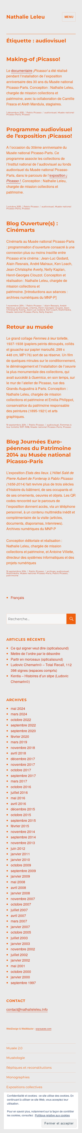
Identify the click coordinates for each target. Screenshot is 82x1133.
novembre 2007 (23, 898)
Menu (69, 17)
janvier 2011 (20, 853)
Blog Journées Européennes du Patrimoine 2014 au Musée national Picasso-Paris (38, 451)
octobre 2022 (21, 719)
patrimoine (12, 575)
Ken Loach (51, 310)
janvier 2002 (20, 960)
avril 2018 (18, 753)
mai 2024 (18, 708)
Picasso (26, 114)
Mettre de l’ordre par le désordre (35, 653)
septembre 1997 (23, 982)
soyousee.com (43, 1028)
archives (51, 571)
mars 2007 (19, 921)
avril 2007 (18, 915)
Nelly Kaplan (46, 312)
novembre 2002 (23, 948)
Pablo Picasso (34, 112)
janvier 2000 (20, 976)
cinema (33, 308)
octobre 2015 (21, 814)
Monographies (18, 1077)
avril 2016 (18, 803)
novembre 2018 (23, 747)
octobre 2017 (21, 769)
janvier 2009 (20, 876)
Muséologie (15, 1058)
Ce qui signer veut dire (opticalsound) (40, 648)
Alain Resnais (51, 305)
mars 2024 (19, 713)
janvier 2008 (20, 893)
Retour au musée (29, 327)
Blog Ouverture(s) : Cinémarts (32, 226)
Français (17, 597)
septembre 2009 (23, 870)
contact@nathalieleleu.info (27, 1009)
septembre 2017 (23, 775)
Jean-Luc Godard (36, 310)
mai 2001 (18, 965)
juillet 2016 (19, 792)
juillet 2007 (19, 909)
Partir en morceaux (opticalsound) (37, 659)
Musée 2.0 (14, 1048)
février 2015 (20, 825)
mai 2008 (18, 881)
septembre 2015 (23, 820)
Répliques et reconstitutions (29, 1068)
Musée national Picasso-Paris (22, 312)
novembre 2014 (23, 831)
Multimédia (64, 310)
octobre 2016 (21, 786)
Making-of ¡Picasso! (33, 59)
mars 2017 (19, 781)
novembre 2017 (23, 764)
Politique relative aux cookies (52, 1115)
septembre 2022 (23, 725)
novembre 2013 (23, 842)
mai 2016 (18, 797)
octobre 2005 (21, 932)
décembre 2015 (23, 809)
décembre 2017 (23, 758)
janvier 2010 (20, 859)
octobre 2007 (21, 904)
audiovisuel (50, 112)
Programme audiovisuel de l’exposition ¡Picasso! (39, 132)
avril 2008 (18, 887)
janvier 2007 (20, 926)
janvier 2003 (20, 943)
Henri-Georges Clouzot (50, 308)
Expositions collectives (24, 1087)
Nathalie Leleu (25, 17)
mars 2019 (19, 741)
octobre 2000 (21, 971)
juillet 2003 (19, 937)
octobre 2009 (21, 865)
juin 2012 (18, 848)
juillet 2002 (19, 954)
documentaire (21, 70)
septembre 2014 (23, 837)
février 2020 (20, 736)
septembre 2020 (23, 730)
